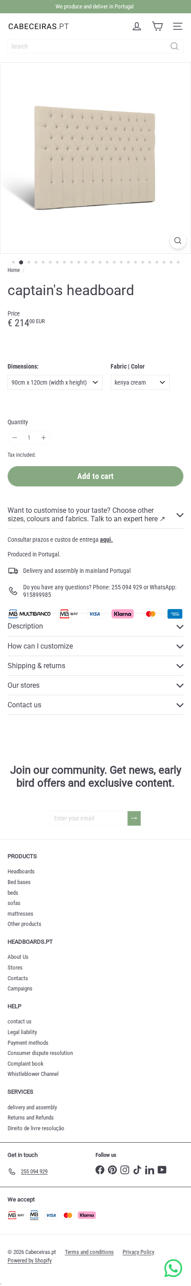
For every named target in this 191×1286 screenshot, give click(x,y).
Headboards (21, 871)
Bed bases (19, 882)
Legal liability (22, 1032)
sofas (14, 903)
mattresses (20, 913)
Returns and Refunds (31, 1117)
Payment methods (28, 1042)
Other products (24, 924)
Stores (15, 967)
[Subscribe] (134, 818)
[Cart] (157, 26)
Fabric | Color (128, 366)
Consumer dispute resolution (40, 1053)
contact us (20, 1021)
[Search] (174, 46)
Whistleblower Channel (33, 1074)
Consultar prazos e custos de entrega (60, 539)
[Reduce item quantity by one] (15, 437)
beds (13, 892)
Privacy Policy (138, 1252)
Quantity (18, 422)
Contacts (18, 978)
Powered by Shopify (30, 1260)
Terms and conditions (89, 1252)
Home (14, 270)
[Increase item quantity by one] (43, 437)
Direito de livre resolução (36, 1128)
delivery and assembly (32, 1107)
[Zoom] (178, 240)
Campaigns (20, 988)
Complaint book (26, 1063)
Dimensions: (23, 366)
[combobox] (95, 46)
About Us (18, 956)
